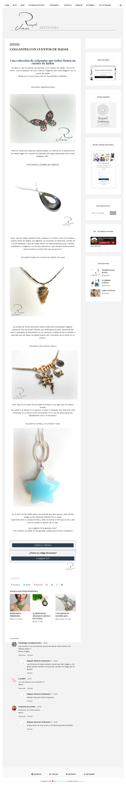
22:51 (29, 679)
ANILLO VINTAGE (108, 290)
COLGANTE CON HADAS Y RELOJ (43, 346)
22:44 (45, 643)
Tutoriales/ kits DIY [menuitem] (36, 5)
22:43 (56, 661)
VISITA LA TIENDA (43, 545)
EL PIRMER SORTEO (106, 281)
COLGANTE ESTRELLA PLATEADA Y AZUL (43, 424)
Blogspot (82, 781)
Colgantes (15, 578)
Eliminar (30, 655)
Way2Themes (61, 781)
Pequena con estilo (26, 707)
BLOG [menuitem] (15, 5)
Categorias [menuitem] (53, 5)
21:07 (55, 694)
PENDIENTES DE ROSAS (108, 271)
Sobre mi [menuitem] (78, 5)
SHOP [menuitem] (22, 5)
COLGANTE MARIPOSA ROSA (43, 87)
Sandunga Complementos (29, 643)
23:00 (39, 707)
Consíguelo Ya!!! (42, 558)
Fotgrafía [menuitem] (90, 5)
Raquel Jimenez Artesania (38, 661)
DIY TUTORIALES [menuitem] (105, 5)
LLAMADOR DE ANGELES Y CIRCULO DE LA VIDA (41, 616)
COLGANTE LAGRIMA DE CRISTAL (43, 165)
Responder (21, 655)
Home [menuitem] (7, 5)
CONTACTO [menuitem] (68, 5)
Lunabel (22, 679)
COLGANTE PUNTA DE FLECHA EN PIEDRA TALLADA (43, 257)
